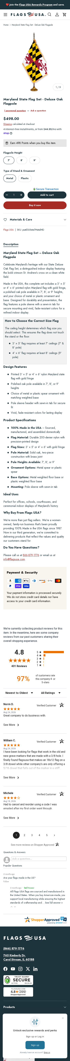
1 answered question (15, 110)
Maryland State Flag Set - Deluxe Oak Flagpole (32, 24)
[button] (64, 14)
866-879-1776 (31, 555)
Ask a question (38, 110)
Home (5, 24)
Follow (6, 881)
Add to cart (47, 195)
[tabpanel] (35, 406)
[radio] (52, 652)
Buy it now (35, 205)
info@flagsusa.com (14, 559)
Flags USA (8, 229)
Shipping (7, 124)
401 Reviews (23, 666)
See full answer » (54, 902)
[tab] (10, 244)
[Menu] (5, 14)
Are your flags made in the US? (19, 877)
